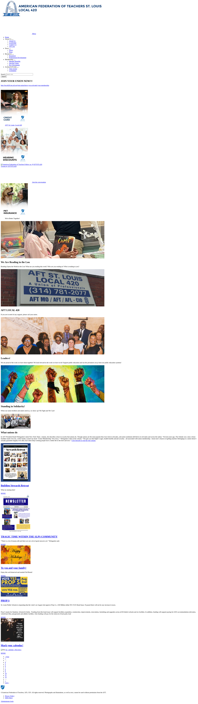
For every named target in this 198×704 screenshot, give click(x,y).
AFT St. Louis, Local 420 (13, 125)
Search (3, 74)
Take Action (13, 69)
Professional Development (17, 58)
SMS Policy (9, 698)
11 (5, 675)
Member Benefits (14, 61)
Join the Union (14, 63)
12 (6, 677)
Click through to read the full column (83, 440)
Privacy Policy (9, 696)
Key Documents (14, 65)
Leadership (12, 43)
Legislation (12, 71)
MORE (3, 493)
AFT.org (12, 46)
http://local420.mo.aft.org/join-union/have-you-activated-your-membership (25, 85)
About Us (12, 41)
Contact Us (12, 45)
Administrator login (7, 701)
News (11, 50)
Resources (12, 56)
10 (6, 673)
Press (10, 52)
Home (7, 37)
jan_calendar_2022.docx (13, 650)
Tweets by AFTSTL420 (8, 166)
